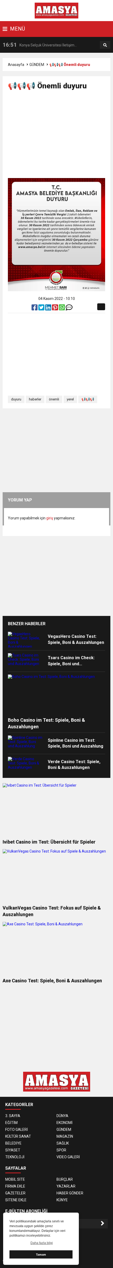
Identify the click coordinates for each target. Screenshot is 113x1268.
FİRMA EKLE (15, 1186)
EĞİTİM (11, 1123)
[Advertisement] (60, 136)
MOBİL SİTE (15, 1179)
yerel (70, 399)
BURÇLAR (64, 1179)
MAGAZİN (64, 1136)
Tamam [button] (41, 1254)
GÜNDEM (36, 65)
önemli (54, 399)
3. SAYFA (12, 1116)
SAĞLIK (62, 1143)
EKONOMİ (64, 1123)
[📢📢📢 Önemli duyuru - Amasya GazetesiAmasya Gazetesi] (57, 10)
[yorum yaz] (69, 309)
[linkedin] (48, 309)
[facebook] (35, 309)
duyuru (16, 399)
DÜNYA (62, 1116)
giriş (49, 518)
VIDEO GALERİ (68, 1157)
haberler (35, 399)
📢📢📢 (87, 399)
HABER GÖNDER (69, 1193)
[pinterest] (55, 309)
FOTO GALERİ (16, 1129)
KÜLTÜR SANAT (18, 1136)
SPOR (61, 1150)
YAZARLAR (65, 1186)
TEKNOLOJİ (14, 1157)
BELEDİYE (13, 1143)
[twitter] (41, 309)
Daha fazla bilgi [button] (41, 1243)
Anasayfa (16, 65)
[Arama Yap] (105, 45)
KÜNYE (62, 1200)
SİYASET (12, 1150)
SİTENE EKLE (16, 1200)
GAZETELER (15, 1193)
